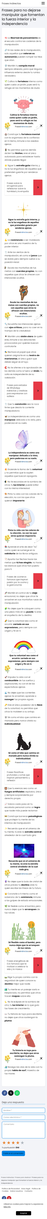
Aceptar (23, 1213)
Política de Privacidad (11, 1188)
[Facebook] (4, 1093)
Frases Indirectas (11, 3)
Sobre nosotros (16, 1191)
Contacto (28, 1191)
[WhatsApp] (17, 1093)
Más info (7, 1207)
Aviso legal (25, 1188)
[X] (11, 1093)
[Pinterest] (9, 1198)
